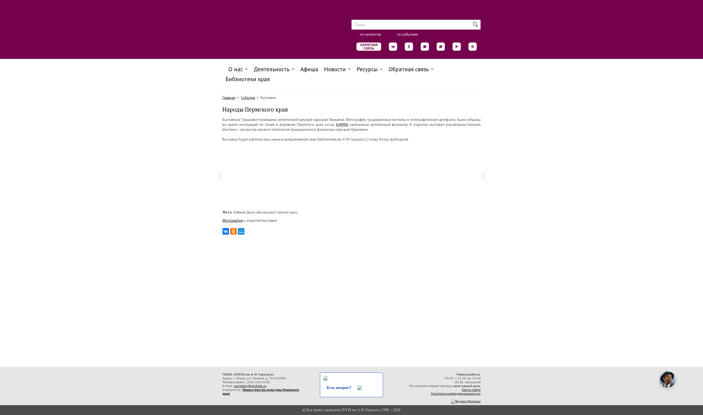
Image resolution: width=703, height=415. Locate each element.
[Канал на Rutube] (457, 46)
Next (483, 176)
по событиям (407, 34)
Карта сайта (471, 390)
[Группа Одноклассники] (409, 46)
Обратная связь (369, 46)
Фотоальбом (232, 220)
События (248, 97)
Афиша (309, 69)
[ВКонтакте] (225, 231)
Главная (228, 97)
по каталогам (370, 34)
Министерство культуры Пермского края (260, 392)
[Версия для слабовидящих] (472, 46)
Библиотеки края (247, 79)
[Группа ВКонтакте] (393, 46)
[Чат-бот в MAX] (441, 46)
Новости (335, 69)
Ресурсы (367, 69)
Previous (219, 176)
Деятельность (271, 69)
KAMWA (342, 124)
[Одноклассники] (233, 231)
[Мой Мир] (241, 231)
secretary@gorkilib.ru (250, 386)
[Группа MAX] (425, 46)
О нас (234, 69)
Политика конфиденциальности (456, 393)
